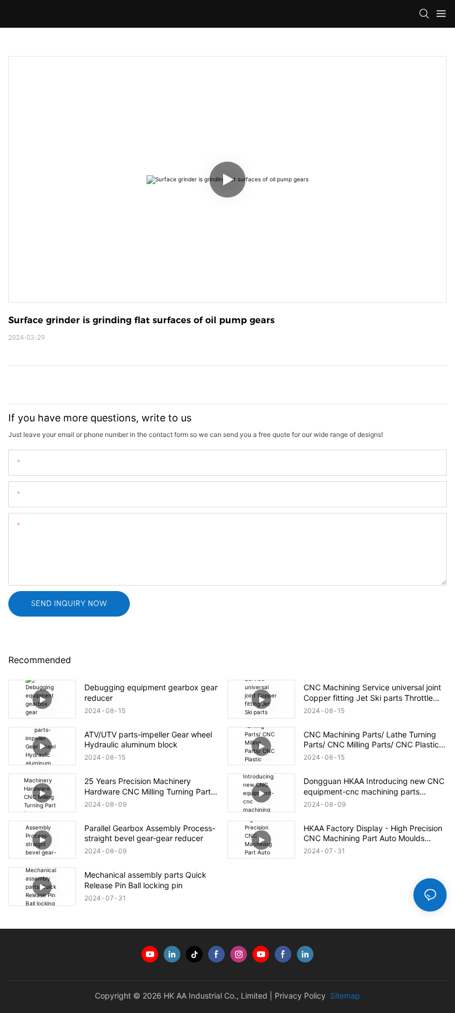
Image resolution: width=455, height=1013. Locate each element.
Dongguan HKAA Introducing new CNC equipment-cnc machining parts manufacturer (374, 786)
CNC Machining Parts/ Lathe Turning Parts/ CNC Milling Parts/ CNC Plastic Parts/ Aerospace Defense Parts (371, 740)
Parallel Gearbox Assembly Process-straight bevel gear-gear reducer (149, 833)
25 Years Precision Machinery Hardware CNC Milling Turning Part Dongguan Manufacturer (147, 786)
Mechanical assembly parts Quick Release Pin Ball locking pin (145, 879)
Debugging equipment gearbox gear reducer (151, 692)
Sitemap (344, 995)
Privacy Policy (300, 995)
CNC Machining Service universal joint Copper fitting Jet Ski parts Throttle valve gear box (372, 693)
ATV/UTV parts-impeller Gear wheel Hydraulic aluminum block (148, 739)
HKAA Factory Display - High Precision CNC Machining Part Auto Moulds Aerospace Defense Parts (373, 833)
